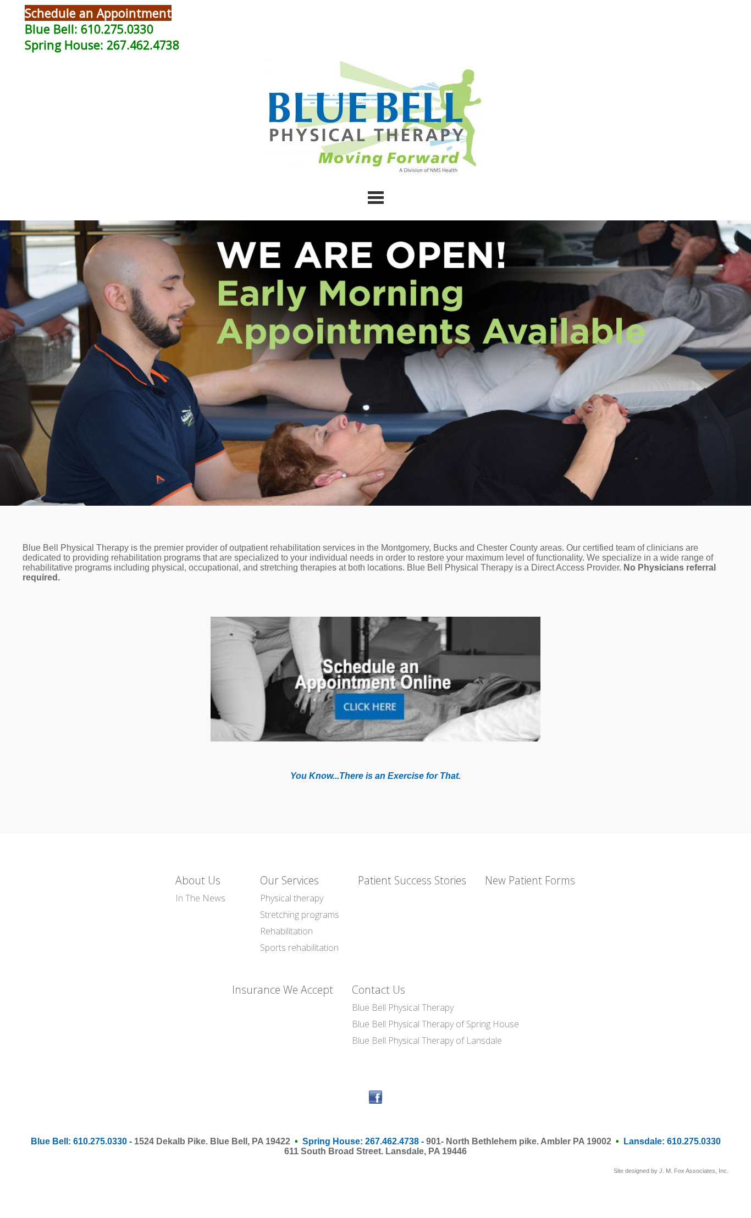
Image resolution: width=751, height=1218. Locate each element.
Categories (375, 197)
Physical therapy (291, 898)
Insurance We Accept (282, 989)
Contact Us (378, 989)
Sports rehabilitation (299, 948)
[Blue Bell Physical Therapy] (375, 174)
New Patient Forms (530, 880)
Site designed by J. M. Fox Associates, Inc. (671, 1170)
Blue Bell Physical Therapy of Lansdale (427, 1040)
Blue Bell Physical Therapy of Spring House (435, 1024)
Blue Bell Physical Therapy (403, 1007)
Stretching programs (299, 915)
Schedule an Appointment (98, 13)
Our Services (289, 880)
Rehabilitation (286, 931)
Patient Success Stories (412, 880)
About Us (197, 880)
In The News (200, 898)
